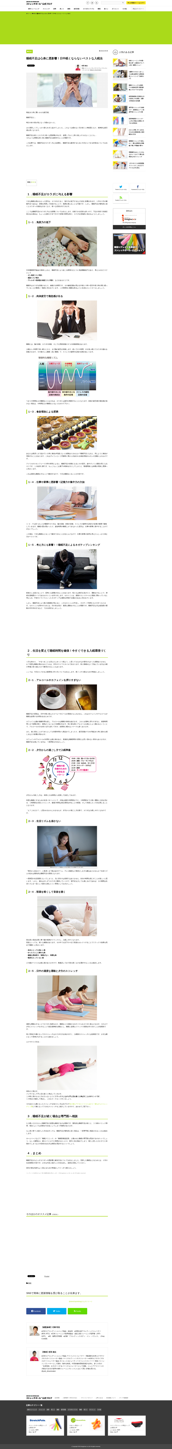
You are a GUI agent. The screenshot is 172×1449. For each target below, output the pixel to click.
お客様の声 (32, 1427)
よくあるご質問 (33, 1430)
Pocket (46, 1276)
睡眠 (99, 9)
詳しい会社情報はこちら (129, 227)
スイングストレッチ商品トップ (120, 1425)
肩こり (62, 9)
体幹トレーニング (33, 9)
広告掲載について (111, 1398)
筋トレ (106, 9)
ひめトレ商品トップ (75, 1425)
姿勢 (54, 9)
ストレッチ (46, 9)
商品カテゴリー (138, 9)
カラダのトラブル (88, 9)
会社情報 (57, 1398)
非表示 (33, 182)
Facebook (37, 1311)
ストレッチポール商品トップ (38, 1425)
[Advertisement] (86, 30)
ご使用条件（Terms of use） (70, 1398)
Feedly (78, 1311)
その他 (124, 9)
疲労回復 (76, 9)
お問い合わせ (99, 1398)
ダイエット (115, 9)
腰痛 (68, 9)
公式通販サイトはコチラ (137, 3)
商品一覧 (32, 1432)
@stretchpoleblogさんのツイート (80, 1301)
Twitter (57, 1311)
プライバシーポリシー (87, 1398)
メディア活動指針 (123, 1398)
